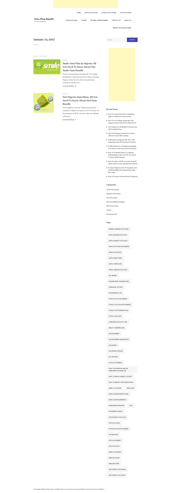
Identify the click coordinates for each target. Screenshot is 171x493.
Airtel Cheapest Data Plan (118, 241)
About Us (128, 20)
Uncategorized (111, 214)
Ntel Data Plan (114, 446)
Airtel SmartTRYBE (115, 258)
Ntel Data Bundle (115, 440)
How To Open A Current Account (120, 376)
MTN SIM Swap (113, 434)
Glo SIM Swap (113, 357)
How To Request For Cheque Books (121, 382)
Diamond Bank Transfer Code (119, 281)
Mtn (130, 405)
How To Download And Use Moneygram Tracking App (118, 370)
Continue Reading (68, 86)
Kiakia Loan (130, 388)
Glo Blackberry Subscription (119, 339)
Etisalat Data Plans (109, 13)
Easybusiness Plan (115, 293)
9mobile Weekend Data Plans (119, 229)
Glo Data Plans (125, 13)
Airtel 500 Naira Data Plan (118, 235)
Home (79, 13)
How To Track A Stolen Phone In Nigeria (123, 176)
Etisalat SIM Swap (115, 316)
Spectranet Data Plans (117, 475)
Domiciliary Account (116, 287)
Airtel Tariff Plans (115, 264)
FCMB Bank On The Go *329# (118, 322)
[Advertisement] (85, 4)
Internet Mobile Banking (99, 20)
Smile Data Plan (114, 458)
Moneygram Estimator (116, 405)
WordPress (101, 489)
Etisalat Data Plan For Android (120, 304)
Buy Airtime (112, 275)
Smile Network (114, 463)
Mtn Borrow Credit (115, 411)
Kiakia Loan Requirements (117, 400)
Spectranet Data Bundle (117, 469)
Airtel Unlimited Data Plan (118, 270)
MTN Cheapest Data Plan (117, 417)
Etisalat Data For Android (118, 299)
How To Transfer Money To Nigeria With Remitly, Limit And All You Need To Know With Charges (122, 155)
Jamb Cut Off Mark (115, 388)
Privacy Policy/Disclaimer (122, 28)
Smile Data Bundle (115, 452)
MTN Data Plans (71, 20)
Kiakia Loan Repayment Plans (118, 394)
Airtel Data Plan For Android (119, 246)
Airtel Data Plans (91, 13)
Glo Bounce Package (116, 351)
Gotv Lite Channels (115, 363)
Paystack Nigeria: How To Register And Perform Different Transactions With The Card (122, 170)
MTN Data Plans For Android (118, 429)
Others (83, 20)
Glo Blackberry (114, 334)
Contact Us (116, 20)
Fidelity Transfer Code (116, 328)
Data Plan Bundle (44, 19)
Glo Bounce (113, 345)
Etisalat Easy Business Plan (118, 310)
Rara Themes (86, 489)
